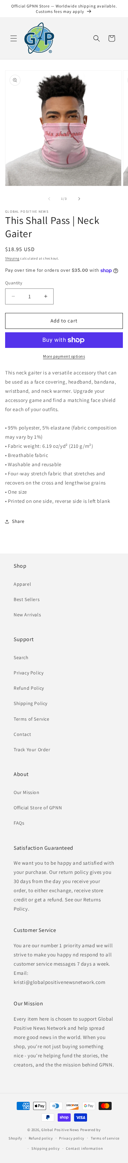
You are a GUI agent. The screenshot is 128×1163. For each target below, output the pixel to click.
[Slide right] (79, 198)
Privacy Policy (28, 673)
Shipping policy (45, 1148)
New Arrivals (27, 615)
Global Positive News (60, 1129)
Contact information (84, 1148)
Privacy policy (71, 1138)
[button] (13, 38)
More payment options (64, 356)
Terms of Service (31, 719)
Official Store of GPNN (38, 808)
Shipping (12, 258)
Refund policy (41, 1138)
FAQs (19, 823)
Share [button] (18, 521)
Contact (22, 734)
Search (21, 657)
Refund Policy (29, 688)
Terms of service (105, 1138)
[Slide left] (49, 198)
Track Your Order (32, 749)
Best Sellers (27, 599)
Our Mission (27, 792)
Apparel (22, 584)
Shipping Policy (30, 703)
